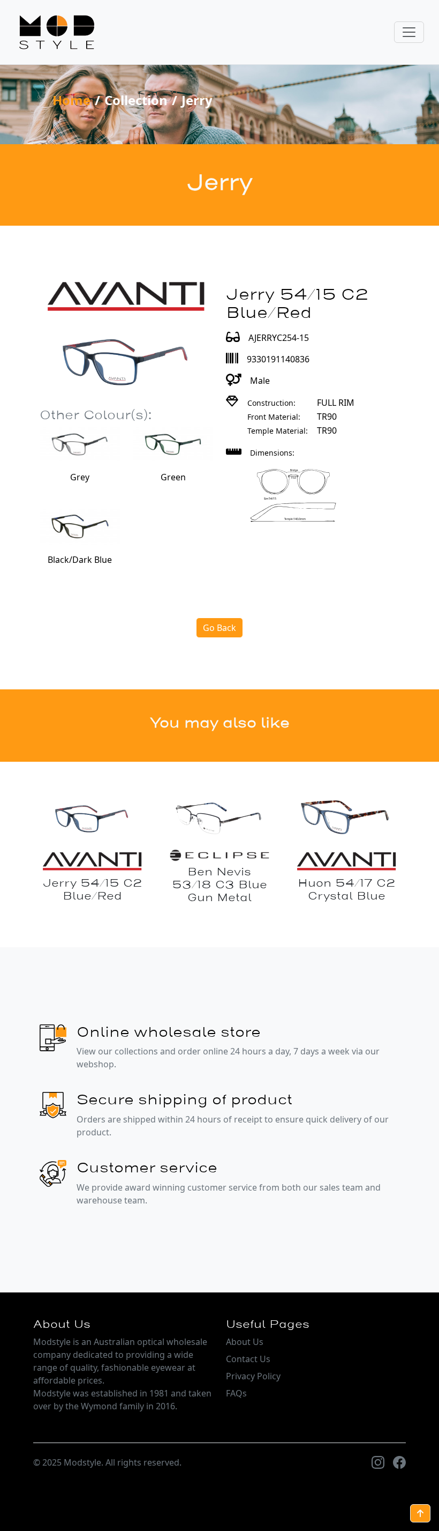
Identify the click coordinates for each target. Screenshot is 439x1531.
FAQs (236, 1393)
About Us (244, 1342)
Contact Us (248, 1359)
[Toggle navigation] (409, 32)
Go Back (219, 628)
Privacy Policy (253, 1376)
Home (71, 100)
